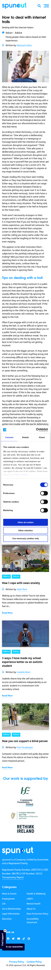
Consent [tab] (9, 437)
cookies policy (20, 474)
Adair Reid (22, 589)
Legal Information (11, 914)
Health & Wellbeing (36, 894)
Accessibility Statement (33, 921)
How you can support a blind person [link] (25, 741)
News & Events (9, 894)
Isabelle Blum (23, 672)
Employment (8, 899)
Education (7, 919)
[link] (17, 851)
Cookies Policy (34, 962)
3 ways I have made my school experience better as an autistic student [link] (22, 662)
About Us (31, 909)
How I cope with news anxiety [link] (21, 583)
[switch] (44, 493)
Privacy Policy (16, 962)
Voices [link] (16, 576)
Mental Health (33, 904)
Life (4, 904)
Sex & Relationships (11, 909)
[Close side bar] (5, 930)
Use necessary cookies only (25, 538)
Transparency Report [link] (13, 877)
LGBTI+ (30, 899)
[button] (46, 5)
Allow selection (25, 530)
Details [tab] (25, 437)
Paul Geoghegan (25, 748)
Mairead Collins (24, 45)
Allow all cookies (26, 522)
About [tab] (42, 437)
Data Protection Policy (37, 914)
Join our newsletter (13, 947)
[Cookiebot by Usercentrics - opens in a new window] (36, 430)
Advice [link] (6, 576)
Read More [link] (7, 613)
